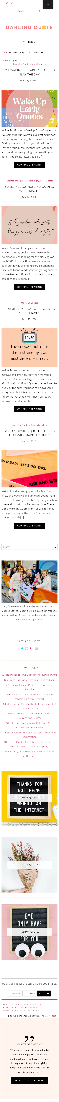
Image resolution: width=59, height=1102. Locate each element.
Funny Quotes (10, 1007)
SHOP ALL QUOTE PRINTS (29, 1080)
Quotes (49, 180)
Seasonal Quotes (30, 1011)
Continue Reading (29, 164)
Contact (16, 1004)
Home (4, 52)
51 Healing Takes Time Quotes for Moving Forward (29, 674)
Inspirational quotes (16, 180)
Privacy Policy (50, 1016)
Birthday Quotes (29, 1007)
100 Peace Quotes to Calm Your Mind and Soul (29, 679)
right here (36, 619)
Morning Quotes (21, 64)
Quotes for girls (38, 425)
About (6, 1004)
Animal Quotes (10, 1011)
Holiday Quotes (32, 1004)
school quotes (38, 64)
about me (29, 615)
